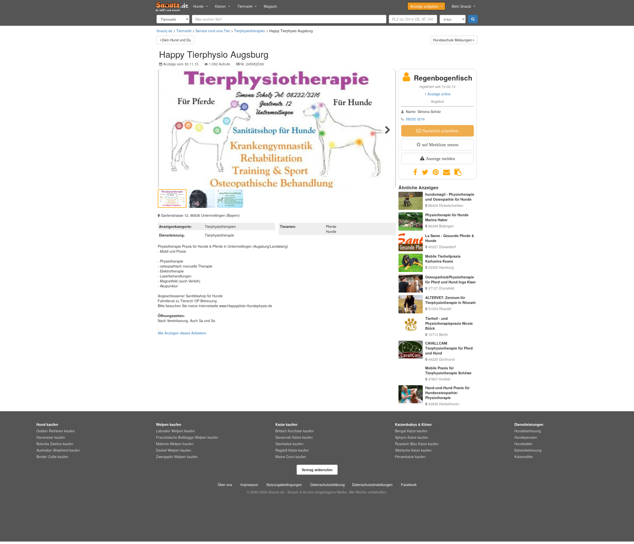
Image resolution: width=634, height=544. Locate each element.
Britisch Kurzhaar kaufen (294, 430)
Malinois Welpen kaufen (174, 443)
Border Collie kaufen (52, 456)
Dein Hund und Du (176, 39)
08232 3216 (415, 118)
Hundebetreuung (527, 430)
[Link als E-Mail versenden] (446, 172)
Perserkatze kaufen (410, 456)
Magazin (270, 6)
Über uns (225, 484)
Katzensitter (523, 456)
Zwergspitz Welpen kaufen (177, 456)
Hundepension (525, 437)
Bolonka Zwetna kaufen (54, 443)
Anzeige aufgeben (424, 6)
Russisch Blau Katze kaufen (417, 443)
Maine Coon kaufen (290, 456)
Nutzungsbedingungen (284, 484)
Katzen (220, 6)
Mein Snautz (461, 6)
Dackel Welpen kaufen (173, 450)
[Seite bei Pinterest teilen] (436, 172)
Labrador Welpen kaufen (175, 430)
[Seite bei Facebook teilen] (415, 172)
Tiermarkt (244, 6)
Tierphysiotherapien (249, 30)
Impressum (249, 484)
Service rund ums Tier (212, 30)
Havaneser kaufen (50, 437)
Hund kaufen (47, 424)
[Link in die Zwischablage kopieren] (457, 172)
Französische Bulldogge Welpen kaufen (187, 437)
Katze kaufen (286, 424)
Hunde (198, 6)
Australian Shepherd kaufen (58, 450)
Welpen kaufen (168, 424)
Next (387, 129)
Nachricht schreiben (439, 131)
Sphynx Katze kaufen (411, 437)
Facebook (409, 484)
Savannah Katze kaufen (294, 437)
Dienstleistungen (528, 424)
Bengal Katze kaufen (411, 430)
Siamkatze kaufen (289, 443)
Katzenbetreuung (527, 450)
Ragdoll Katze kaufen (292, 450)
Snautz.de (164, 30)
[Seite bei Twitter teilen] (425, 172)
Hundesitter (523, 443)
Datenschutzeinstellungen (372, 484)
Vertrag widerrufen (317, 469)
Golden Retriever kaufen (55, 430)
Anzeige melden (439, 158)
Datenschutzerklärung (327, 484)
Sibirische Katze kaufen (413, 450)
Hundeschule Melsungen (452, 39)
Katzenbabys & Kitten (413, 424)
